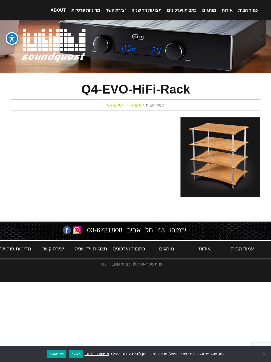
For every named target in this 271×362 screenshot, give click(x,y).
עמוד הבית (248, 10)
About (58, 10)
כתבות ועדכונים (182, 10)
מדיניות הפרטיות (96, 354)
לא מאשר (57, 354)
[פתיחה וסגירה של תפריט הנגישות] (12, 38)
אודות (227, 10)
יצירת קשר (116, 10)
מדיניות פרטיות (85, 10)
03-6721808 (105, 230)
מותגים (209, 10)
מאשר (76, 354)
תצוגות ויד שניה (146, 10)
